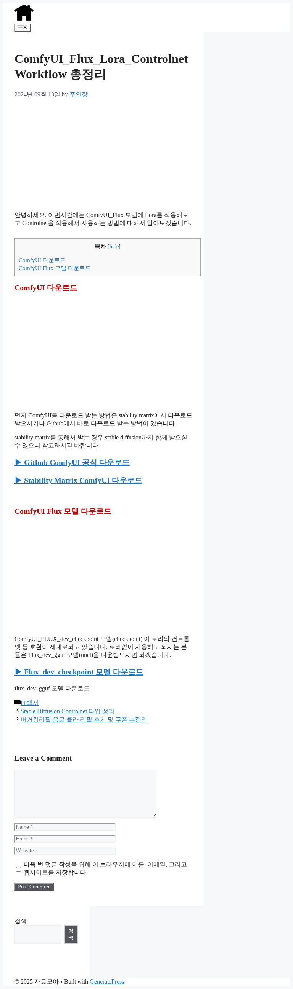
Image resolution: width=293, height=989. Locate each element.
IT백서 (30, 703)
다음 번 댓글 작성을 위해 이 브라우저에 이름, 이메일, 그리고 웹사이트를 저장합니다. (105, 868)
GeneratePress (107, 981)
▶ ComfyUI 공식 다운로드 (72, 462)
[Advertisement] (103, 152)
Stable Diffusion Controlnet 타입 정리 (67, 711)
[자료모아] (24, 20)
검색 (20, 921)
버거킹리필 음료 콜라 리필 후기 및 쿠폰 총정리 (84, 719)
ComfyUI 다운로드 (42, 260)
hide (114, 246)
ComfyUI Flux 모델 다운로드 (55, 268)
